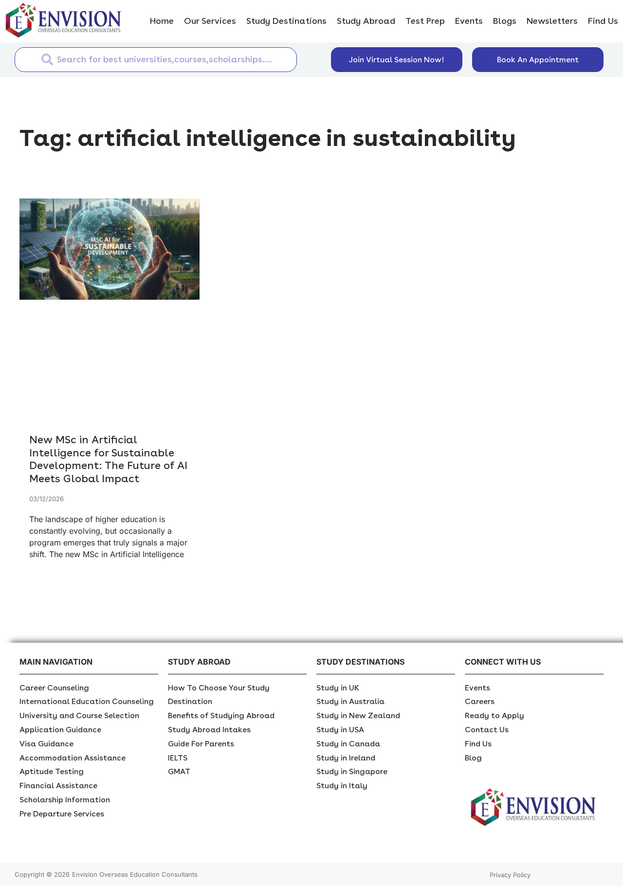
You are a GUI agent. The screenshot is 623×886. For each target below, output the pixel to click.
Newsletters (552, 21)
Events (469, 21)
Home (162, 21)
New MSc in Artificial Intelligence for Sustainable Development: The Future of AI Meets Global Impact (108, 458)
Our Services (210, 21)
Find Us (603, 21)
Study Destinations (286, 21)
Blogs (504, 21)
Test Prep (425, 21)
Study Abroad (366, 21)
